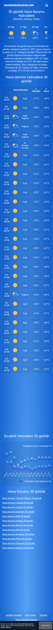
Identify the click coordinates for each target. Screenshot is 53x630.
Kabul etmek (46, 625)
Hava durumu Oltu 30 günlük (16, 530)
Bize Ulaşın (30, 615)
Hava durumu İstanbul (26, 620)
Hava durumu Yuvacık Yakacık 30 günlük (21, 498)
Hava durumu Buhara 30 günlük (17, 525)
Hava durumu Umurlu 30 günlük (17, 507)
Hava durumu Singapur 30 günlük (18, 534)
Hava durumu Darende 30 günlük (18, 512)
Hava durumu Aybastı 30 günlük (17, 521)
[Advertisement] (26, 403)
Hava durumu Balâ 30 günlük (16, 516)
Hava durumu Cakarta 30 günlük (17, 503)
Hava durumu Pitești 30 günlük (17, 539)
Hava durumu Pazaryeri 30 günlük (18, 543)
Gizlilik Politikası (14, 615)
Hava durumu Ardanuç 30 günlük (18, 548)
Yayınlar (43, 615)
